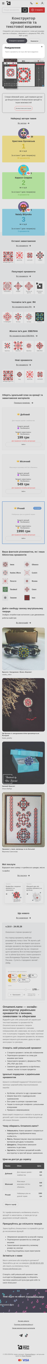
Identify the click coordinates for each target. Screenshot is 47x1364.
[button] (42, 47)
